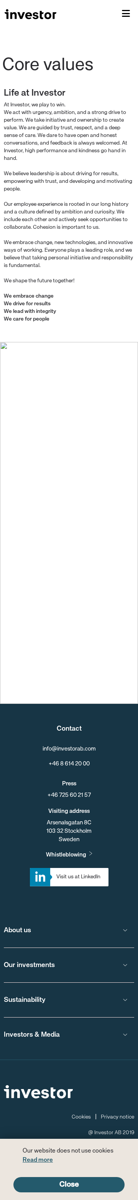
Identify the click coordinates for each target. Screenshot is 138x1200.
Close (69, 1184)
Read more (38, 1160)
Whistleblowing (66, 855)
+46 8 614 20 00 (69, 764)
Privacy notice (117, 1117)
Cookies (81, 1117)
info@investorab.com (69, 749)
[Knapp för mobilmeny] (126, 14)
